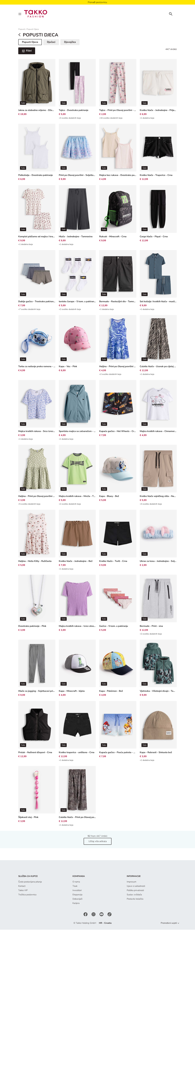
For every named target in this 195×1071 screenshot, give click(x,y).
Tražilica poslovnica (27, 894)
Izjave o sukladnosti (136, 886)
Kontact (21, 886)
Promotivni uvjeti (169, 923)
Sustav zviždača (134, 894)
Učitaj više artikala (98, 841)
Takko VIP (23, 890)
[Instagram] (94, 914)
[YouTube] (101, 914)
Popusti (21, 29)
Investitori (77, 890)
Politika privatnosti (135, 890)
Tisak (75, 886)
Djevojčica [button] (70, 42)
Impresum (131, 881)
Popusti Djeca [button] (32, 42)
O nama (76, 881)
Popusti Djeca (33, 29)
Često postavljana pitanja (30, 881)
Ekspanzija (77, 894)
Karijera (76, 903)
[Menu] (20, 14)
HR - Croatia (105, 923)
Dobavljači (77, 898)
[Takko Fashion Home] (35, 13)
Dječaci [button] (51, 42)
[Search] (170, 14)
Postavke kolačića (135, 898)
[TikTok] (109, 914)
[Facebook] (86, 914)
